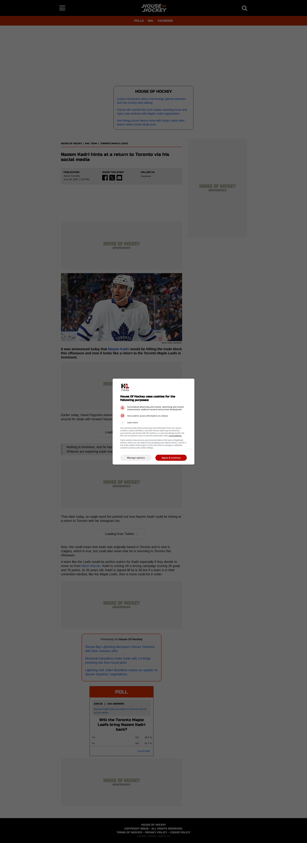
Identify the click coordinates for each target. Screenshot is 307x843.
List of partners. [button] (175, 436)
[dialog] (153, 422)
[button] (153, 422)
